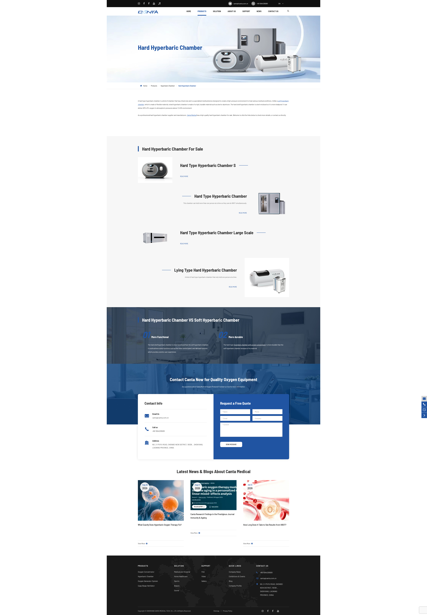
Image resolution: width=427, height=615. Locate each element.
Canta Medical (191, 115)
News (259, 11)
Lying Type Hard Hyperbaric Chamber (205, 270)
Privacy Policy (227, 611)
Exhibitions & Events (237, 576)
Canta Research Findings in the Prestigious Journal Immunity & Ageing (212, 516)
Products (202, 11)
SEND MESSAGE (231, 444)
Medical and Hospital (182, 572)
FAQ (202, 572)
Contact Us (273, 11)
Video (203, 576)
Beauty (176, 585)
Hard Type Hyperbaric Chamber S (208, 165)
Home (188, 11)
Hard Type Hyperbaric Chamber (220, 196)
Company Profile (235, 585)
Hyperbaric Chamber (168, 86)
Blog (230, 581)
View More (141, 543)
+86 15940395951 (262, 3)
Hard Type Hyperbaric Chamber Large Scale (216, 232)
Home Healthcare (180, 576)
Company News (235, 572)
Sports (176, 581)
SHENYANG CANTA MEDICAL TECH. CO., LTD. (162, 611)
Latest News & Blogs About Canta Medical (213, 471)
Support (246, 11)
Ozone (176, 590)
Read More (184, 176)
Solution (217, 11)
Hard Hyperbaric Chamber (187, 86)
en (279, 3)
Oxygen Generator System (148, 581)
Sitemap (216, 611)
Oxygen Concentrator (146, 572)
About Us (232, 11)
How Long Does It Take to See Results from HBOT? (264, 524)
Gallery (204, 581)
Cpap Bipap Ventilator (146, 585)
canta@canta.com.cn (241, 3)
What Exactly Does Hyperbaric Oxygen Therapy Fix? (159, 524)
